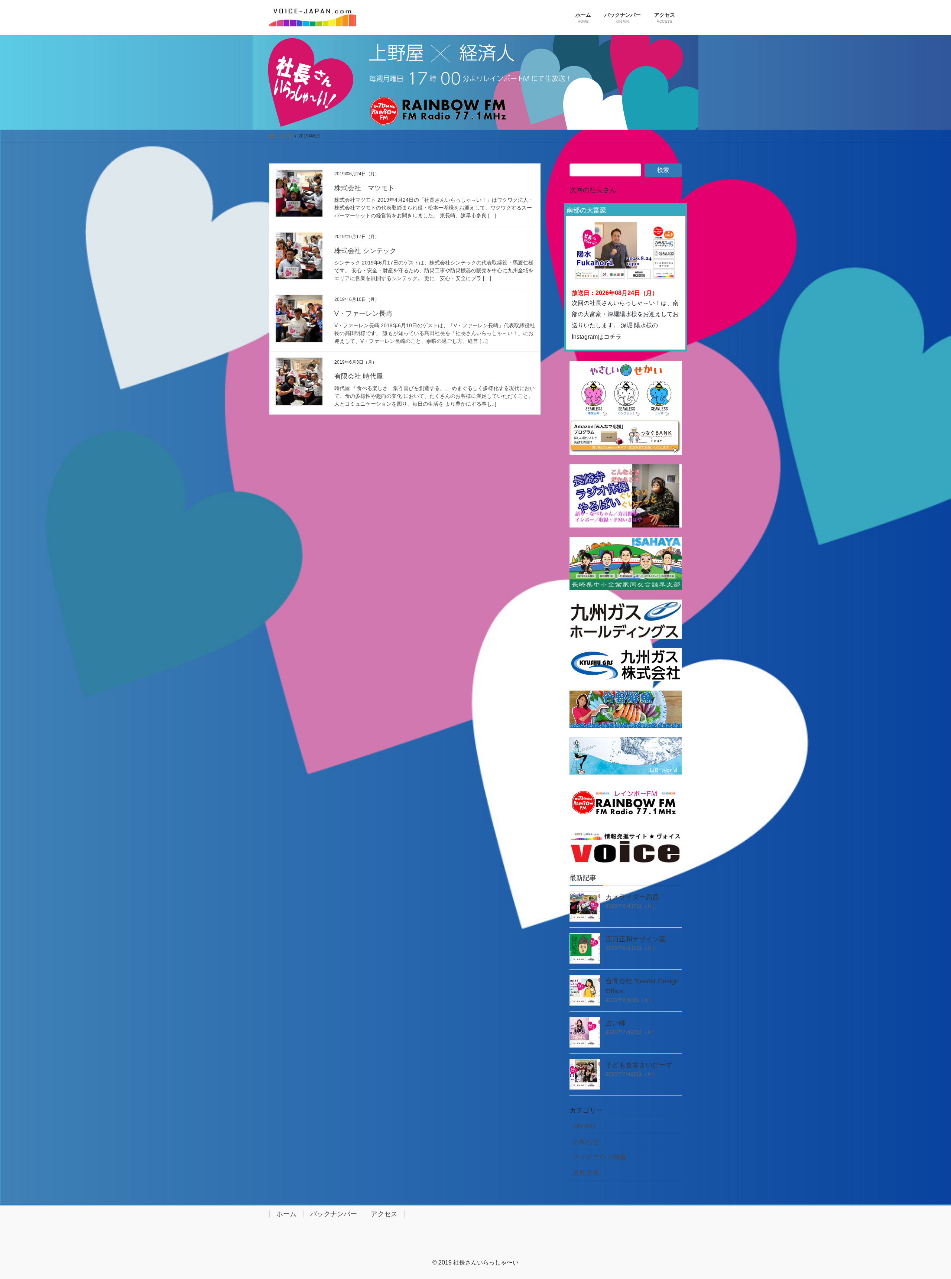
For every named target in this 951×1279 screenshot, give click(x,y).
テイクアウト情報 (599, 1157)
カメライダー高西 (632, 897)
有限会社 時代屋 (358, 376)
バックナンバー (333, 1214)
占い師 (616, 1023)
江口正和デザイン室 (636, 939)
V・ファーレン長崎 (363, 313)
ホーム (286, 1214)
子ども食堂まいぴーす (639, 1065)
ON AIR (584, 1126)
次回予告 (586, 1172)
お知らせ (586, 1141)
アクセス (384, 1214)
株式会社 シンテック (365, 250)
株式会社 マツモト (364, 188)
